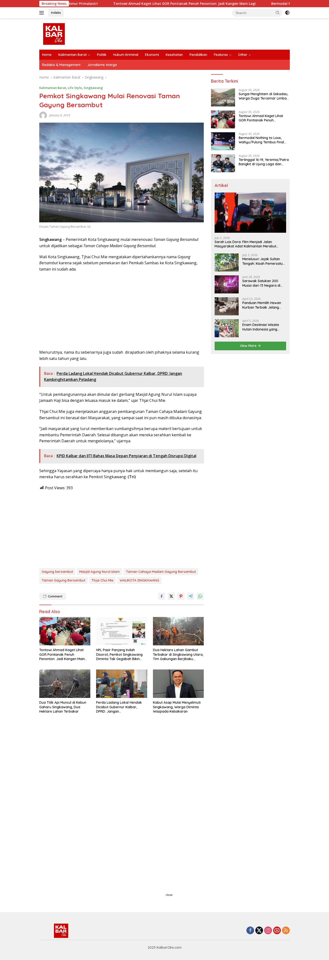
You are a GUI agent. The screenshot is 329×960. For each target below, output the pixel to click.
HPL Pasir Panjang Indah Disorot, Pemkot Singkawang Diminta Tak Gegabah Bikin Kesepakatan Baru (119, 654)
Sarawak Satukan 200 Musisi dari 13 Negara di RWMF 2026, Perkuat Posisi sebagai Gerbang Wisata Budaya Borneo (263, 283)
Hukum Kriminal (125, 55)
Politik (101, 55)
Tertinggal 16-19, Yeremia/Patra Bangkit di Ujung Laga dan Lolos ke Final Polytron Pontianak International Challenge (264, 162)
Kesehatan (174, 55)
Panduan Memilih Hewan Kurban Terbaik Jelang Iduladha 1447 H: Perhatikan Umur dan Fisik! (263, 305)
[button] (278, 12)
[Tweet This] (171, 596)
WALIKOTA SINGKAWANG (139, 580)
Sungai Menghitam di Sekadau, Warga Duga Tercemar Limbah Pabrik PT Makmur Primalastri (264, 96)
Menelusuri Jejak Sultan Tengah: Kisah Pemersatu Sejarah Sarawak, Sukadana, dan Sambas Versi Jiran (262, 261)
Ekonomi (152, 55)
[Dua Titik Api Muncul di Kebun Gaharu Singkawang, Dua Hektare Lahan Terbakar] (64, 683)
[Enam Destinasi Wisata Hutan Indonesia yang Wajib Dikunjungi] (227, 328)
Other (242, 55)
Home (47, 55)
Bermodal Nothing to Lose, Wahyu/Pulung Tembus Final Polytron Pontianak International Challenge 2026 (261, 140)
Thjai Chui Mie (102, 580)
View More (248, 346)
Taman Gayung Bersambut (63, 580)
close (169, 895)
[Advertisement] (121, 310)
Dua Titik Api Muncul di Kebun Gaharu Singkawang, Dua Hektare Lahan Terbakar (62, 706)
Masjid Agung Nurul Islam (99, 571)
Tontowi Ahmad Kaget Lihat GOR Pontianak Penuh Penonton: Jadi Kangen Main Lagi (151, 3)
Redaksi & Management (61, 65)
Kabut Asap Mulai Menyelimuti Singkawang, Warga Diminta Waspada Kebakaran (177, 706)
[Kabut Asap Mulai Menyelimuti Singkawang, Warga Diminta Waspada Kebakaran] (178, 683)
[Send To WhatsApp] (200, 596)
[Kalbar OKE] (72, 33)
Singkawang (93, 88)
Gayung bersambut (57, 571)
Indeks (56, 12)
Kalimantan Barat (72, 55)
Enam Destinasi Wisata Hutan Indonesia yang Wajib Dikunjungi (260, 327)
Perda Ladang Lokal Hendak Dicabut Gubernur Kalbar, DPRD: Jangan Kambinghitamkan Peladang (119, 707)
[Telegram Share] (190, 596)
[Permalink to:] (43, 115)
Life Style (75, 88)
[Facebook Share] (161, 596)
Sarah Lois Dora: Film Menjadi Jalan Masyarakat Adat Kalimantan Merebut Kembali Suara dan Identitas (245, 244)
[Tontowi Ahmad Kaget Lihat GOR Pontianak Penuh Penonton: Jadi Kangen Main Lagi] (64, 631)
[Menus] (42, 13)
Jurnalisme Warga (102, 65)
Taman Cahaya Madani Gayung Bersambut (161, 571)
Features (221, 55)
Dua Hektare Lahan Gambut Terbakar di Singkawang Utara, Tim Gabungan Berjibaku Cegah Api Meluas (178, 654)
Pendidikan (198, 55)
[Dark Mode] (287, 13)
